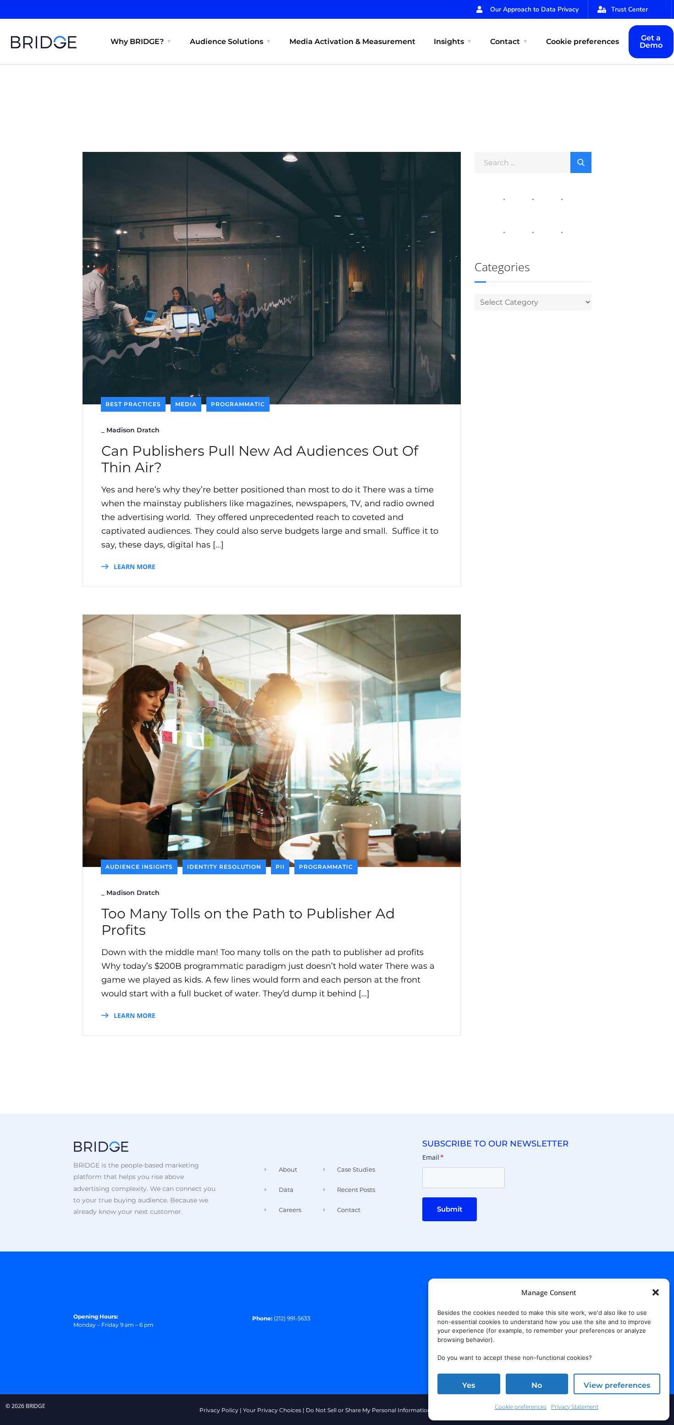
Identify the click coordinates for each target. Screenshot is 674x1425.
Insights (449, 41)
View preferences (617, 1385)
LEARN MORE (133, 566)
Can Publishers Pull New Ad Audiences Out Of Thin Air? (259, 459)
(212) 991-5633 (292, 1318)
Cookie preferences (521, 1407)
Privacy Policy (218, 1410)
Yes (468, 1385)
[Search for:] (533, 162)
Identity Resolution (224, 866)
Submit (449, 1209)
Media (186, 404)
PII (280, 866)
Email (433, 1157)
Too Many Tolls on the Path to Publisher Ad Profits (248, 922)
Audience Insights (139, 866)
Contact (505, 41)
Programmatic (238, 404)
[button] (655, 1292)
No (536, 1385)
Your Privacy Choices (272, 1410)
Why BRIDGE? (137, 41)
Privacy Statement (574, 1407)
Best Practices (133, 404)
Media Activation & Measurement (352, 41)
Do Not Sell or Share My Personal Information (368, 1410)
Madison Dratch (133, 430)
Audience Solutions (226, 41)
